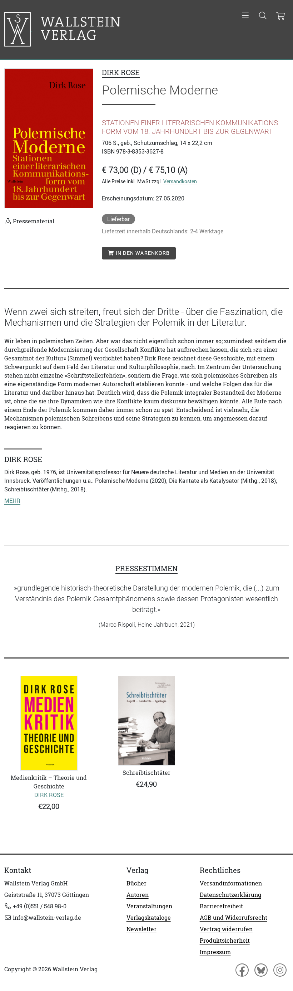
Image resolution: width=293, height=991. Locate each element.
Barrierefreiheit (221, 906)
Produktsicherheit (225, 940)
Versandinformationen (231, 883)
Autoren (137, 895)
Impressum (215, 952)
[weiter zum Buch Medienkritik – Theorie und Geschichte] (48, 723)
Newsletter (141, 929)
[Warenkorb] (280, 16)
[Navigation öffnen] (245, 16)
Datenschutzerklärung (230, 895)
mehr (12, 501)
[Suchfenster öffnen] (263, 16)
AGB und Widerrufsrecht (233, 918)
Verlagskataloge (148, 918)
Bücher (136, 883)
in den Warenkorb (142, 253)
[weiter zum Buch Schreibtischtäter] (146, 721)
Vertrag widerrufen (226, 929)
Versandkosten (180, 181)
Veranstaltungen (149, 906)
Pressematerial (32, 221)
